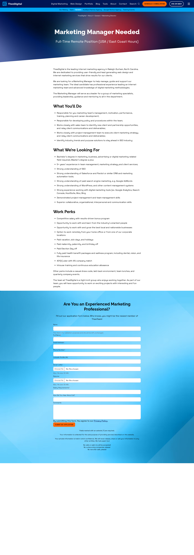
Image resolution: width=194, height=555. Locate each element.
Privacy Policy (100, 421)
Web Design (76, 3)
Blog (98, 3)
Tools (105, 3)
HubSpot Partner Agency (92, 10)
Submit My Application (64, 425)
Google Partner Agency (112, 10)
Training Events (129, 10)
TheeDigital (82, 16)
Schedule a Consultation (154, 4)
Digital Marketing (59, 3)
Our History (63, 10)
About (113, 3)
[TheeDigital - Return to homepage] (12, 4)
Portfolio (89, 3)
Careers (78, 10)
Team (72, 10)
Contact (123, 3)
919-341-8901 (176, 4)
